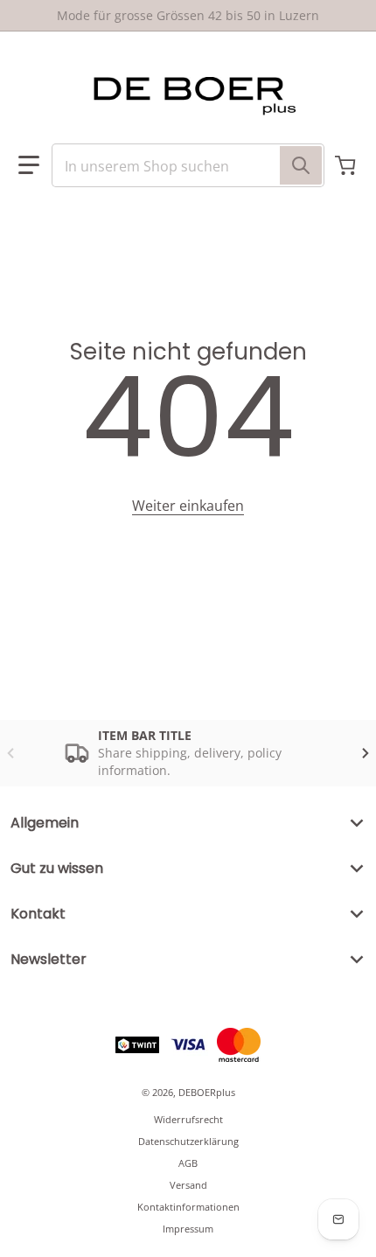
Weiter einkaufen (188, 505)
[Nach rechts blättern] (365, 753)
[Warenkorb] (347, 165)
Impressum (188, 1228)
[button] (28, 165)
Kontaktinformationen (188, 1206)
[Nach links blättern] (10, 753)
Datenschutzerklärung (188, 1141)
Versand (188, 1184)
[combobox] (188, 165)
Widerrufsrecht (188, 1119)
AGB (188, 1163)
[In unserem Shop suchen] (301, 165)
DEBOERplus (206, 1092)
